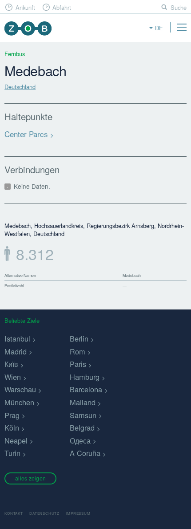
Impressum (78, 513)
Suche (179, 7)
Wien (12, 376)
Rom (77, 351)
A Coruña (85, 453)
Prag (12, 415)
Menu (181, 27)
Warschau (20, 389)
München (19, 402)
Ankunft (25, 7)
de (159, 28)
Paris (78, 363)
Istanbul (17, 338)
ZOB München (27, 28)
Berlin (79, 338)
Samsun (83, 415)
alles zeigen (30, 478)
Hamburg (84, 376)
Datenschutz (44, 513)
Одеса (80, 440)
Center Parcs (26, 133)
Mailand (83, 402)
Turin (12, 453)
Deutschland (20, 86)
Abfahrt (61, 7)
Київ (11, 363)
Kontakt (13, 513)
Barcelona (86, 389)
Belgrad (82, 427)
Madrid (15, 351)
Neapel (16, 440)
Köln (11, 427)
